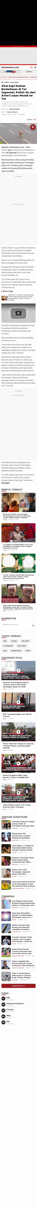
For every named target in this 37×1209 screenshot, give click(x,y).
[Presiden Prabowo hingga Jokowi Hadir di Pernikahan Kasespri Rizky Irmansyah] (6, 825)
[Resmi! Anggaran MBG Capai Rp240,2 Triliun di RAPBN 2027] (18, 763)
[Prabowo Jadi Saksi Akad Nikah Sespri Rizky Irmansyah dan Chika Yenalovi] (6, 861)
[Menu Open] (35, 67)
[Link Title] (2, 82)
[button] (18, 313)
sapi (9, 150)
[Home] (10, 67)
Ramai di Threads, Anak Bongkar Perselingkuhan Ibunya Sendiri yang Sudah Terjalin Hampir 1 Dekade (21, 297)
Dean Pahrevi (12, 112)
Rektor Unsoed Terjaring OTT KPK (19, 77)
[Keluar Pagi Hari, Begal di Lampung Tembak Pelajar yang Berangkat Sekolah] (18, 731)
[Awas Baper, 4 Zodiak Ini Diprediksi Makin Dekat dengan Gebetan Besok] (6, 849)
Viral (28, 147)
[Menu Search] (31, 67)
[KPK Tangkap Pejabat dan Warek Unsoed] (18, 702)
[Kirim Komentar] (33, 625)
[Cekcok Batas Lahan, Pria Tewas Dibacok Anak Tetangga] (18, 793)
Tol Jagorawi (11, 153)
